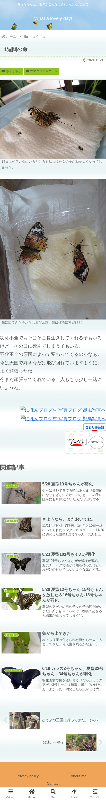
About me (78, 776)
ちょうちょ (13, 71)
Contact (53, 783)
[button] (95, 699)
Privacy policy (27, 776)
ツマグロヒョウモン (44, 71)
